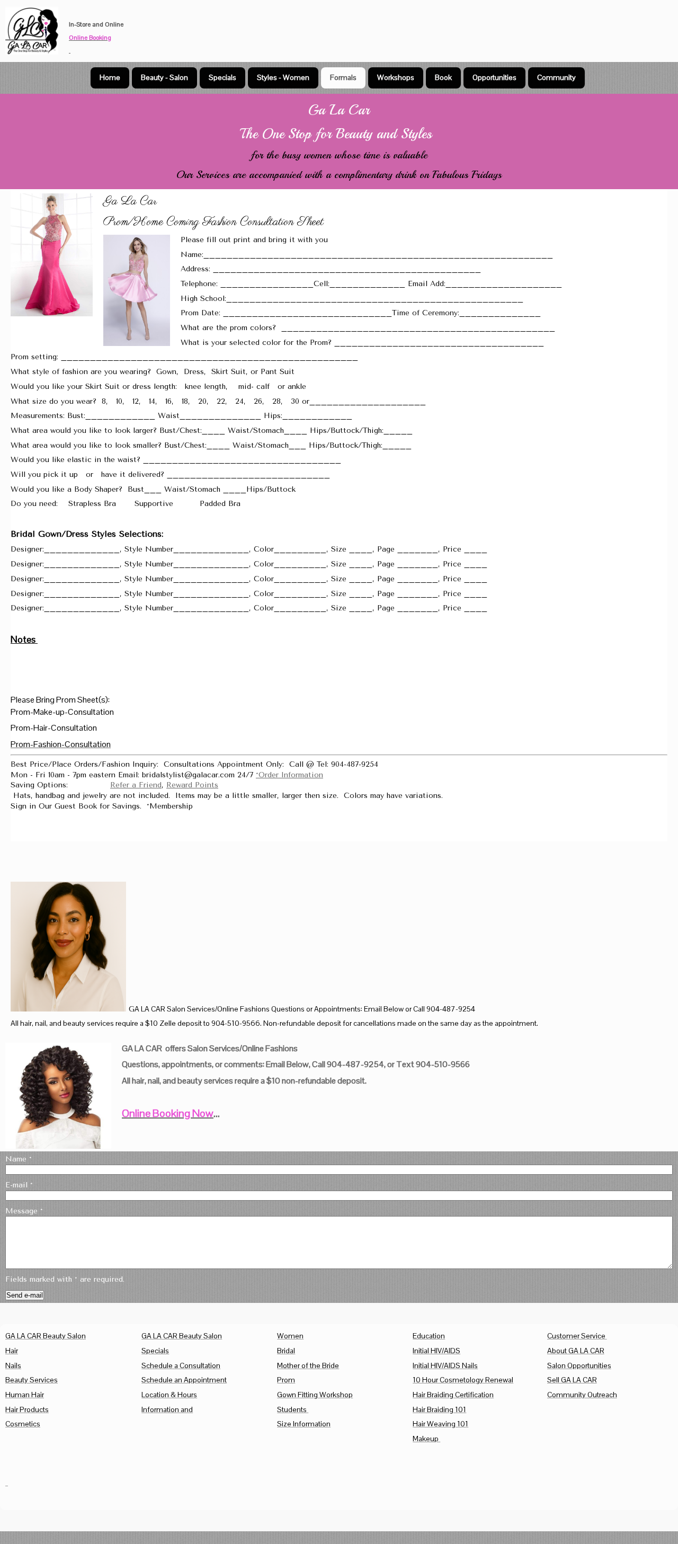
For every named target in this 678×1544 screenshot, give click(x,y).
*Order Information (289, 774)
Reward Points (192, 784)
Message (24, 1210)
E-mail (19, 1185)
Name (18, 1159)
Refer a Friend (136, 784)
